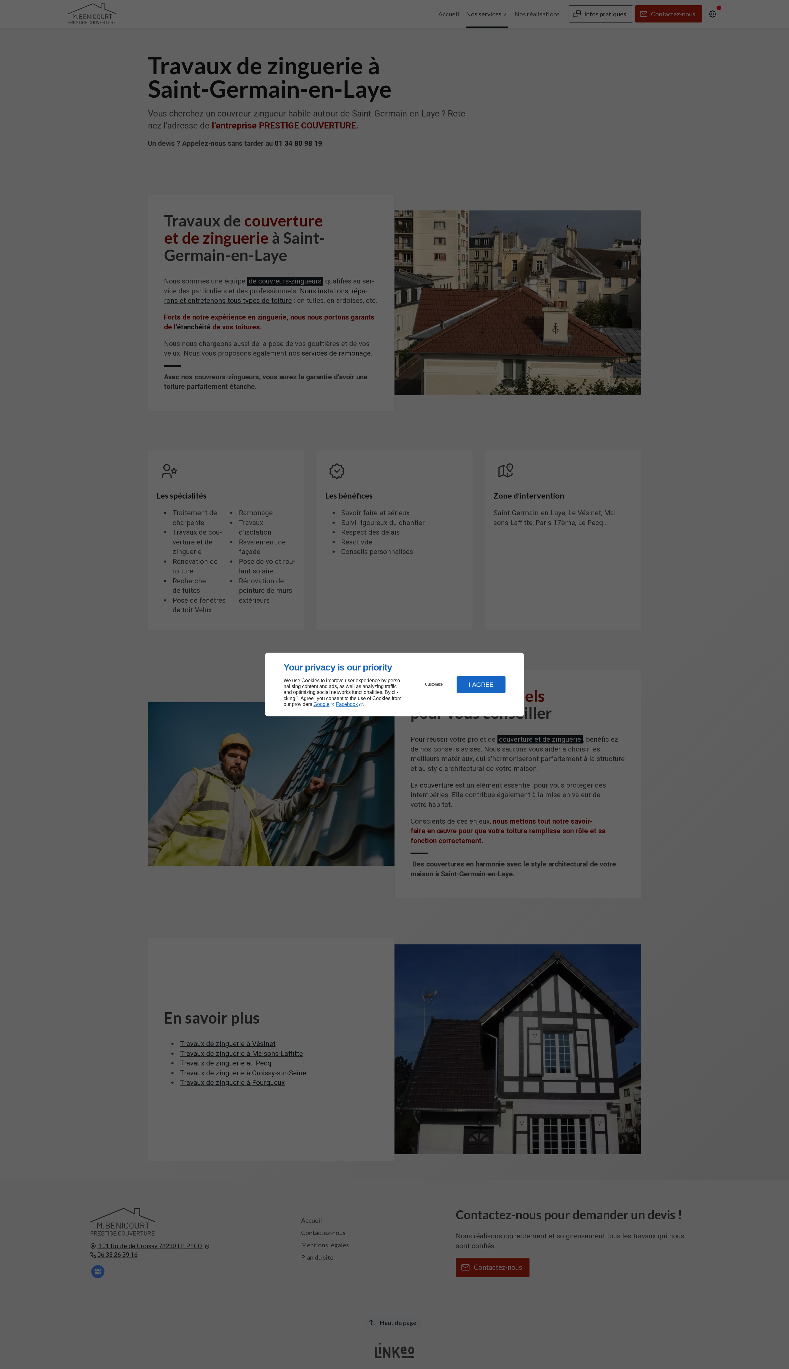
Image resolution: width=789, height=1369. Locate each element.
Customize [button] (434, 684)
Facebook (347, 704)
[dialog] (394, 684)
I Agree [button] (481, 684)
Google (321, 704)
